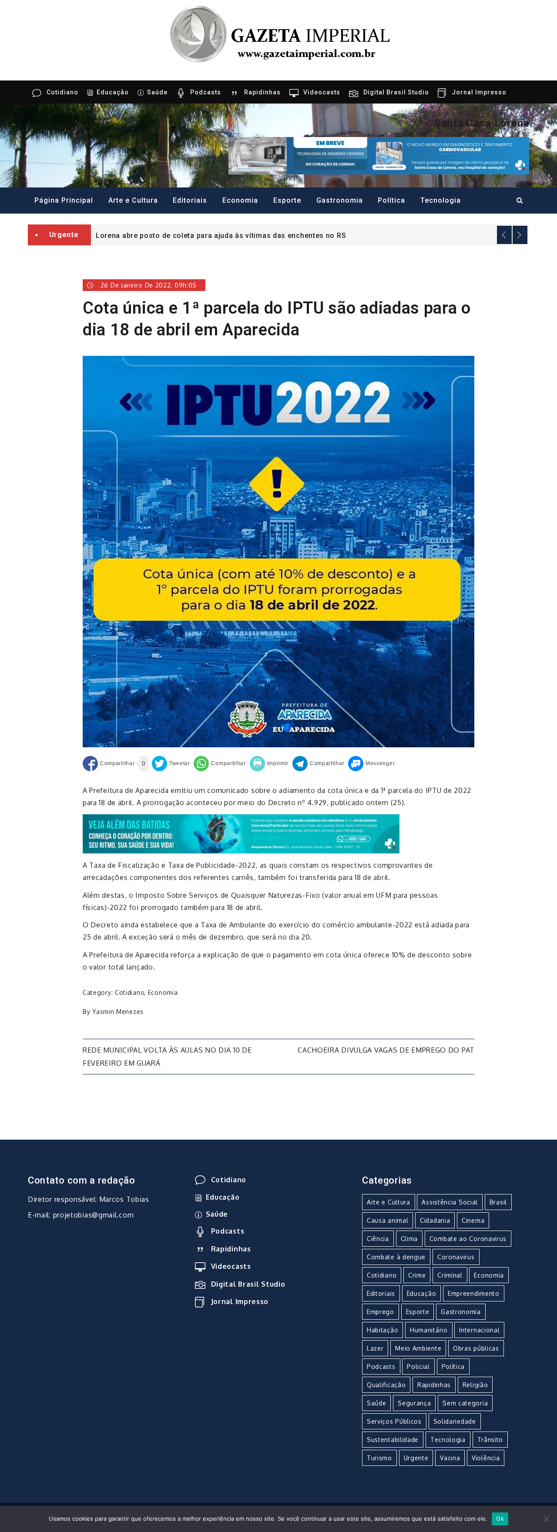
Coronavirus (456, 1257)
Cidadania (435, 1220)
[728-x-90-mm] (241, 833)
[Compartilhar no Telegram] (318, 763)
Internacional (479, 1330)
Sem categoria (465, 1403)
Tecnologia (440, 200)
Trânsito (490, 1439)
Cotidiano (62, 92)
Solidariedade (454, 1421)
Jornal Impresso (479, 92)
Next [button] (520, 235)
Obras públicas (476, 1348)
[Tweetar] (171, 763)
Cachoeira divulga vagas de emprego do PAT (386, 1050)
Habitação (382, 1330)
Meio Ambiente (418, 1348)
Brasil (498, 1202)
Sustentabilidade (393, 1439)
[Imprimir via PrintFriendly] (269, 763)
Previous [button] (504, 235)
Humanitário (429, 1330)
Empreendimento (474, 1293)
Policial (418, 1366)
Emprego (380, 1311)
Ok (500, 1518)
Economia (240, 200)
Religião (475, 1384)
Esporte (287, 200)
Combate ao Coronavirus (468, 1238)
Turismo (379, 1458)
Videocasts (321, 92)
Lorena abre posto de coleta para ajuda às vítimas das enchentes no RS (221, 235)
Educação (113, 92)
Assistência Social (450, 1202)
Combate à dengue (396, 1257)
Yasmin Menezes (118, 1011)
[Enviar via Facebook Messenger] (371, 763)
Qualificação (386, 1384)
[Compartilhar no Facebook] (108, 763)
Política (391, 200)
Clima (409, 1238)
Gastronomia (339, 200)
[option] (310, 234)
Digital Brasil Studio (396, 92)
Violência (486, 1458)
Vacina (450, 1458)
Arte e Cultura (133, 200)
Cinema (473, 1220)
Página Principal (63, 200)
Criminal (450, 1275)
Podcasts (205, 92)
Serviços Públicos (394, 1421)
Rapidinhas (262, 92)
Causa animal (387, 1220)
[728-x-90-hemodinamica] (378, 155)
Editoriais (190, 200)
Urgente (416, 1458)
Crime (417, 1275)
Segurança (414, 1403)
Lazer (375, 1348)
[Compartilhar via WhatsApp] (219, 763)
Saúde (157, 92)
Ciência (378, 1238)
